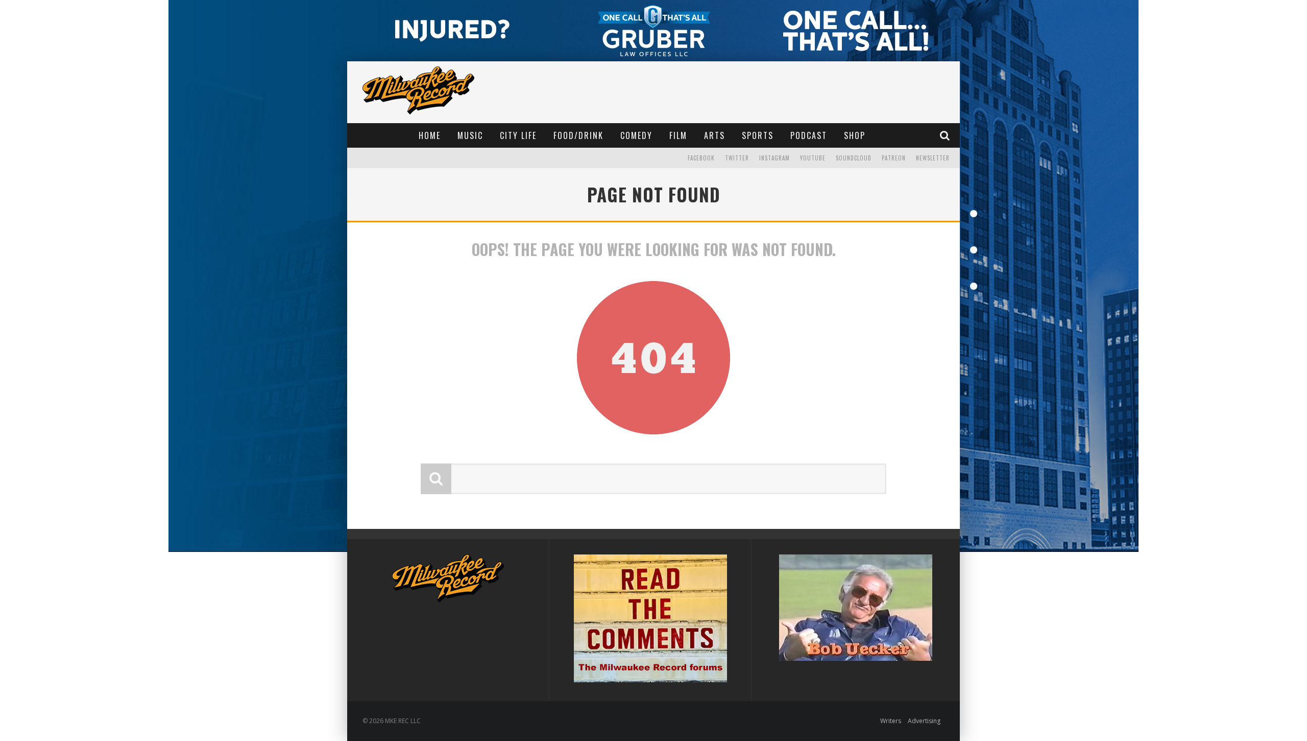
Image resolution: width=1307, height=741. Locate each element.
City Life (518, 135)
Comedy (636, 135)
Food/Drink (578, 135)
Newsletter (933, 158)
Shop (854, 135)
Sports (757, 135)
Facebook (701, 158)
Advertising (924, 720)
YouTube (813, 158)
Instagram (774, 158)
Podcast (808, 135)
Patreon (894, 158)
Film (678, 135)
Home (430, 135)
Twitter (737, 158)
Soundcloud (854, 158)
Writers (890, 720)
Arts (714, 135)
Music (470, 135)
